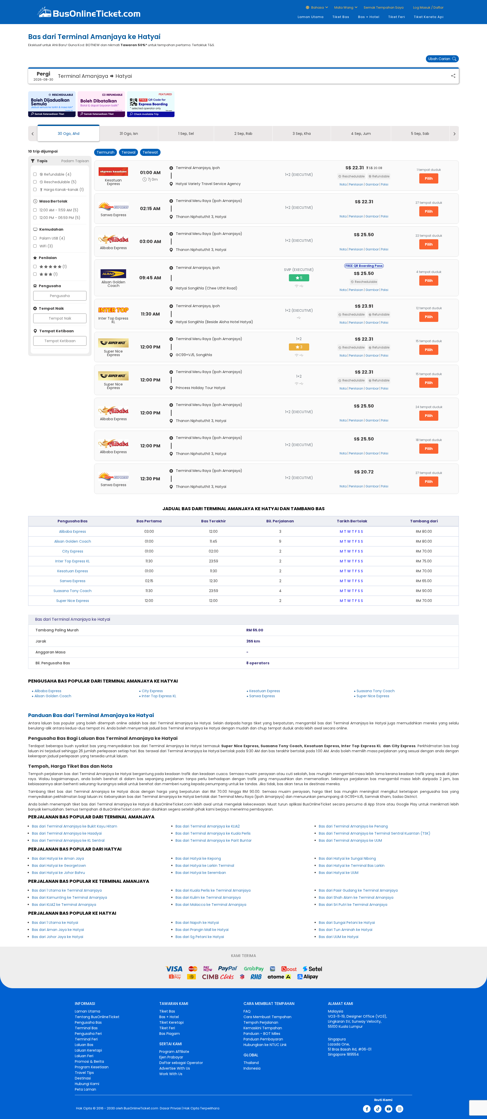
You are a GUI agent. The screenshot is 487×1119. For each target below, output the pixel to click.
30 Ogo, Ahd (68, 133)
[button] (52, 104)
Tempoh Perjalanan (261, 1022)
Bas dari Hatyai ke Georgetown (59, 865)
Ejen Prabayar (171, 1057)
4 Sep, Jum (361, 133)
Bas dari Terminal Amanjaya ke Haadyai (67, 833)
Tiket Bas (341, 16)
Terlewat (150, 152)
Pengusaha (60, 295)
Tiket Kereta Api (429, 16)
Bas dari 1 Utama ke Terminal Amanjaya (67, 890)
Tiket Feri (396, 16)
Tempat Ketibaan (60, 340)
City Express (72, 551)
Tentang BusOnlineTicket (97, 1016)
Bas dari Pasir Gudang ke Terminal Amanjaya (358, 890)
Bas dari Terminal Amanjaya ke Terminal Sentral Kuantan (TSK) (374, 833)
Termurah (105, 152)
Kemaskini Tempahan (263, 1028)
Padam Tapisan (75, 160)
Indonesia (252, 1068)
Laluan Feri (84, 1055)
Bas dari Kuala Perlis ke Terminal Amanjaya (213, 890)
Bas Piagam (169, 1033)
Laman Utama (311, 16)
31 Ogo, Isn (129, 133)
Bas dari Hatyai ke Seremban (201, 872)
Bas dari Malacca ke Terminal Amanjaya (211, 904)
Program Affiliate (174, 1051)
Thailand (251, 1062)
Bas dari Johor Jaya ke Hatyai (57, 936)
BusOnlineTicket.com (141, 1108)
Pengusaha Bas (88, 1022)
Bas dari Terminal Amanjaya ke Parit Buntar (214, 840)
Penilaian (356, 184)
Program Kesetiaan (92, 1067)
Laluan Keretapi (88, 1050)
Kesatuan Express (72, 571)
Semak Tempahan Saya (384, 7)
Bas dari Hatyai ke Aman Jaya (58, 858)
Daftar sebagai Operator (181, 1062)
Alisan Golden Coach (72, 541)
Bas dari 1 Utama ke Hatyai (55, 922)
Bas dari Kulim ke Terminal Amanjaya (208, 897)
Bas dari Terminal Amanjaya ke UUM (350, 840)
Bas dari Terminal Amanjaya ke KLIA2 (208, 826)
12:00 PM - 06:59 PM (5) (60, 217)
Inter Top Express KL (72, 561)
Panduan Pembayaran (263, 1039)
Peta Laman (85, 1089)
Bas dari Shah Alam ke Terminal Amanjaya (356, 897)
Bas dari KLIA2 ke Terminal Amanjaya (64, 904)
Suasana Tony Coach (73, 590)
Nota (343, 184)
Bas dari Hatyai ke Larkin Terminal (205, 865)
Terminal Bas (86, 1028)
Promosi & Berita (89, 1061)
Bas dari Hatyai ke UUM (338, 872)
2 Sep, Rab (243, 133)
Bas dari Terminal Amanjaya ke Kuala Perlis (213, 833)
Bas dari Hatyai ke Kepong (198, 858)
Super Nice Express (72, 600)
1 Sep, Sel (186, 133)
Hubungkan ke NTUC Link (265, 1044)
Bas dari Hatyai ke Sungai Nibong (347, 858)
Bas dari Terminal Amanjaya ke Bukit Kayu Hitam (74, 826)
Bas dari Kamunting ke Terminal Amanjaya (69, 897)
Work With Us (170, 1073)
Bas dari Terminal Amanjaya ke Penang (353, 826)
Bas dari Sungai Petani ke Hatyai (347, 922)
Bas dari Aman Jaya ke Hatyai (58, 929)
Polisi (384, 184)
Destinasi (83, 1078)
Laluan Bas (84, 1044)
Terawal (128, 152)
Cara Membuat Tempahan (267, 1016)
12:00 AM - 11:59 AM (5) (59, 210)
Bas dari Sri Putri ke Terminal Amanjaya (353, 904)
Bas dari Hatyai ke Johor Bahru (58, 872)
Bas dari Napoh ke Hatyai (197, 922)
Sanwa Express (72, 580)
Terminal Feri (86, 1039)
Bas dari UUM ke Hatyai (338, 936)
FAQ (247, 1011)
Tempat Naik (60, 318)
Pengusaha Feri (88, 1033)
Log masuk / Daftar (428, 7)
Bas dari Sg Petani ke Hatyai (200, 936)
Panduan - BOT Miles (262, 1033)
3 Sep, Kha (302, 133)
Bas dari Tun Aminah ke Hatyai (345, 929)
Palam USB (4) (52, 238)
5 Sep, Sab (420, 133)
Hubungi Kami (87, 1083)
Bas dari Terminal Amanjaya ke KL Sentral (68, 840)
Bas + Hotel (368, 16)
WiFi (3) (46, 246)
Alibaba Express (72, 531)
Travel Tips (84, 1072)
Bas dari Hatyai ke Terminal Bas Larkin (352, 865)
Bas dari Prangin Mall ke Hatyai (202, 929)
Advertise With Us (174, 1068)
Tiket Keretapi (171, 1022)
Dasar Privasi (170, 1108)
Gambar (372, 184)
